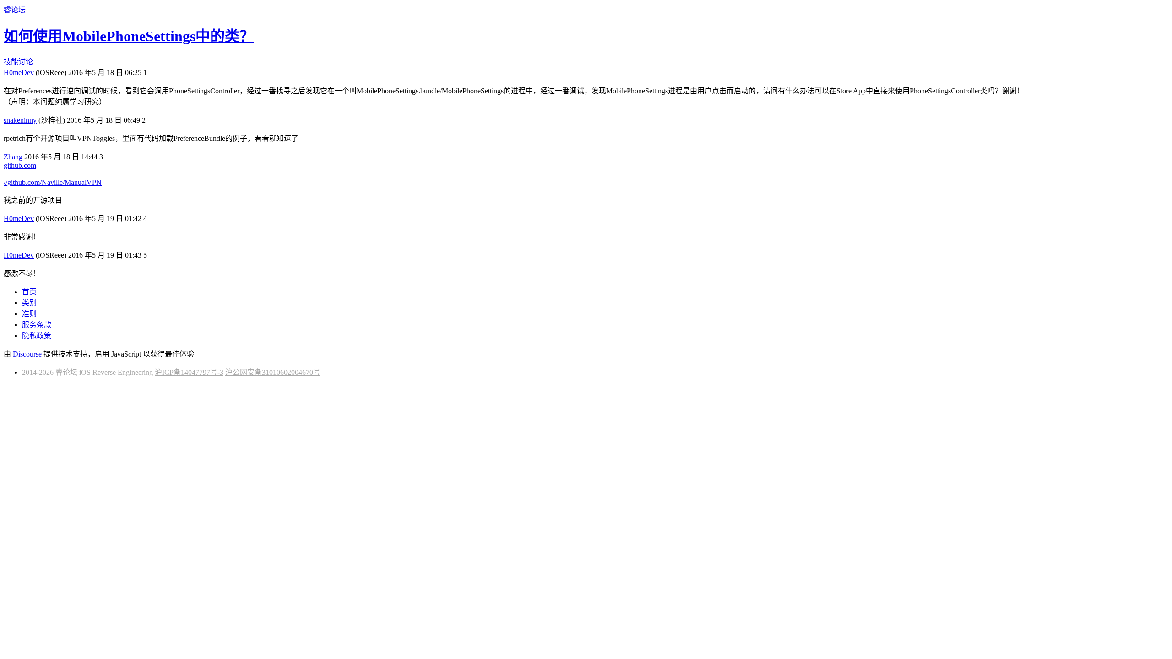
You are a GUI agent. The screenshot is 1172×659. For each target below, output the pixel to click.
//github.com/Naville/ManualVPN (53, 182)
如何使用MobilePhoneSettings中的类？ (129, 36)
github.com (20, 165)
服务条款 (36, 325)
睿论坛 (15, 10)
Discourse (27, 354)
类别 (29, 303)
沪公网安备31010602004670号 (272, 372)
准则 (29, 314)
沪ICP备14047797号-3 (189, 372)
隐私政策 (36, 336)
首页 (29, 292)
